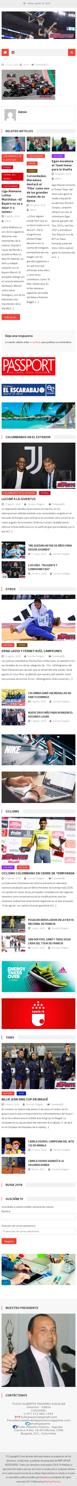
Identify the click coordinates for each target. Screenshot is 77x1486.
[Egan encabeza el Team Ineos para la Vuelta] (63, 144)
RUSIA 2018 (14, 1184)
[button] (28, 85)
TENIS (10, 1037)
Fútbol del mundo (9, 176)
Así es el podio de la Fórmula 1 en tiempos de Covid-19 (13, 317)
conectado (35, 342)
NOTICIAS (8, 645)
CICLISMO (58, 156)
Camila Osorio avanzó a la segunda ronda (46, 1163)
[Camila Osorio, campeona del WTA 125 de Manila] (13, 1145)
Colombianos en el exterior (12, 158)
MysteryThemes (52, 1481)
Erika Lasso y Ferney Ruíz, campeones (32, 650)
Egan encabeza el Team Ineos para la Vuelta (62, 165)
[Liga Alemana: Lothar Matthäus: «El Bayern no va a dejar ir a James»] (13, 144)
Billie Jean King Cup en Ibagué (25, 1099)
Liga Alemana (10, 186)
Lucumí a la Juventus (19, 498)
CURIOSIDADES (35, 156)
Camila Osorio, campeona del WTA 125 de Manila (51, 1143)
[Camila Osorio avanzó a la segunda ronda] (13, 1165)
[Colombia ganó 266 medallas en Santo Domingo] (13, 697)
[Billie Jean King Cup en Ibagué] (39, 1066)
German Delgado (36, 504)
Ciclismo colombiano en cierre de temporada (38, 873)
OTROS (32, 171)
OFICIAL (32, 163)
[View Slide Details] (39, 25)
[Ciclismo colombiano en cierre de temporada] (39, 840)
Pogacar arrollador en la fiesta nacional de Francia (51, 922)
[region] (39, 25)
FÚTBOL (7, 167)
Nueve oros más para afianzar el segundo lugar (50, 715)
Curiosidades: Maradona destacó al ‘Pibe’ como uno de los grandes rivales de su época (38, 188)
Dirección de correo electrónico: (19, 1226)
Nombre (6, 1211)
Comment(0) (41, 64)
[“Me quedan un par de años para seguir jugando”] (13, 550)
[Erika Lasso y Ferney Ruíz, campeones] (39, 618)
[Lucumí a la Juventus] (39, 466)
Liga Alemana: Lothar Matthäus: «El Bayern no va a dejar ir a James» (12, 201)
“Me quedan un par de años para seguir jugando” (50, 548)
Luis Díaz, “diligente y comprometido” (42, 567)
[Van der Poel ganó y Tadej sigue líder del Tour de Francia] (13, 943)
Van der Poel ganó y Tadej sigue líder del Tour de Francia (49, 941)
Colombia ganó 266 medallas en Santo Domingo (49, 695)
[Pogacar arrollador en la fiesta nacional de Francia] (13, 924)
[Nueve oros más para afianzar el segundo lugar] (13, 717)
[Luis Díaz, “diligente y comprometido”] (13, 569)
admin (26, 64)
